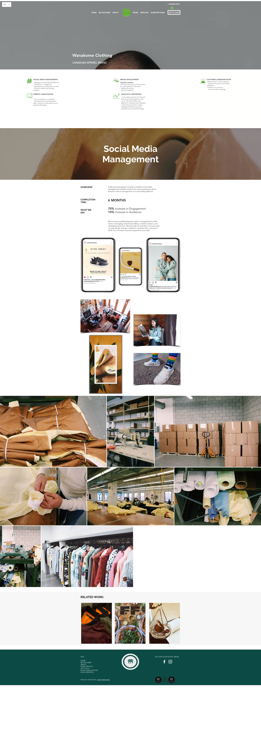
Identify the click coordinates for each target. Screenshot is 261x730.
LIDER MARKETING (103, 680)
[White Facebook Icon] (164, 661)
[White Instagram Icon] (170, 661)
